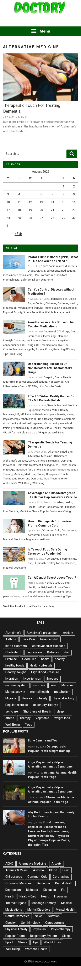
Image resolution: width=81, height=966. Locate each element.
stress (9, 718)
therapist (34, 844)
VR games (44, 432)
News (70, 414)
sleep (60, 711)
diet (30, 563)
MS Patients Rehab (32, 414)
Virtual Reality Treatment (59, 427)
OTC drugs (28, 345)
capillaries (35, 827)
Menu (45, 31)
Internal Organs (15, 903)
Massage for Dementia (29, 469)
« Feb (18, 234)
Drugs (31, 270)
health (72, 465)
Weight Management (57, 312)
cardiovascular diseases (48, 646)
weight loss (62, 718)
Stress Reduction (33, 312)
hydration (11, 678)
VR (4, 432)
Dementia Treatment (29, 465)
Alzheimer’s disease (15, 460)
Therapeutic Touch (57, 474)
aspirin (49, 377)
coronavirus (35, 535)
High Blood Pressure (45, 672)
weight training (59, 751)
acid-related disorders (63, 266)
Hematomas (59, 831)
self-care (11, 711)
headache (61, 535)
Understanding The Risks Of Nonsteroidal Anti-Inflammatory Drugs (50, 368)
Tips (5, 354)
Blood (53, 870)
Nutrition (54, 916)
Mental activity (15, 692)
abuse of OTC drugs (57, 331)
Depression (13, 890)
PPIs (36, 275)
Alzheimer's (13, 633)
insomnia (39, 685)
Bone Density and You (43, 740)
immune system (16, 685)
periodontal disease (33, 596)
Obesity (10, 923)
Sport (9, 942)
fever (46, 535)
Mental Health (65, 909)
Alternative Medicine (40, 456)
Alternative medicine (60, 451)
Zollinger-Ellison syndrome (37, 279)
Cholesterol (13, 652)
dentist (41, 587)
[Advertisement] (40, 20)
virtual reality (10, 423)
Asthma (10, 639)
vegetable (20, 567)
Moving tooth (63, 591)
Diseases (49, 890)
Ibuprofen (9, 381)
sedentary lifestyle (45, 705)
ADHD (9, 863)
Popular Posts (42, 307)
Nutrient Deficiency (41, 835)
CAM (31, 460)
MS (17, 414)
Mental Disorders (38, 909)
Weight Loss (52, 942)
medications (67, 270)
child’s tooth (54, 582)
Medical (62, 405)
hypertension (32, 678)
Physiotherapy (11, 419)
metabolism (62, 692)
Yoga (28, 724)
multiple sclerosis (54, 414)
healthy (60, 659)
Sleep (66, 936)
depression (34, 652)
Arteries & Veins (16, 870)
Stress (40, 474)
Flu (52, 535)
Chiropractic (13, 877)
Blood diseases (53, 822)
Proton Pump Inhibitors (53, 275)
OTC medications (46, 345)
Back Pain (28, 639)
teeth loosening (55, 596)
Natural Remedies (17, 916)
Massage (8, 469)
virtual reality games (31, 423)
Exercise (11, 659)
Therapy (25, 718)
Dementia (41, 460)
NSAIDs (32, 386)
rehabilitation (29, 419)
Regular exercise (16, 705)
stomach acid (11, 279)
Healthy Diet (28, 896)
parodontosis (11, 596)
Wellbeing (38, 483)
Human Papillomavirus (50, 506)
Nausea (27, 698)
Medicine (8, 414)
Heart (45, 896)
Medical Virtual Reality (55, 410)
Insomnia (60, 896)
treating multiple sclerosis (59, 419)
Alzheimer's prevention (42, 633)
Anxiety (68, 633)
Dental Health (64, 883)
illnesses (70, 506)
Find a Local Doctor (28, 606)
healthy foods (55, 563)
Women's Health (36, 949)
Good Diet (29, 659)
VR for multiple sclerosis (22, 432)
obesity (42, 698)
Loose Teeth (62, 587)
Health (73, 303)
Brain (66, 870)
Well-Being (16, 354)
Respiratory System (43, 936)
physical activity (63, 698)
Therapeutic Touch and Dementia (22, 478)
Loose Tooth (35, 591)
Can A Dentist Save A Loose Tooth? (52, 577)
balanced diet (59, 298)
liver (5, 511)
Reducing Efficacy (64, 349)
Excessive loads (55, 827)
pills (31, 349)
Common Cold (51, 530)
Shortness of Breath (37, 711)
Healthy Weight (15, 672)
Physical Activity (16, 929)
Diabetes (50, 303)
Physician (62, 835)
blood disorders (54, 502)
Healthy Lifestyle (41, 665)
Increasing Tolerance (55, 336)
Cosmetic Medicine (18, 883)
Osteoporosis (56, 746)
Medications (51, 270)
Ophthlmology (30, 923)
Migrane (31, 539)
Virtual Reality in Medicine (28, 427)
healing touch (50, 465)
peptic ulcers (24, 275)
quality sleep (59, 307)
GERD (39, 270)
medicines (9, 275)
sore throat (43, 539)
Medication (10, 307)
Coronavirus (69, 530)
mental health (39, 692)
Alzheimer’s (60, 456)
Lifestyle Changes (14, 340)
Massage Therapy (54, 469)
